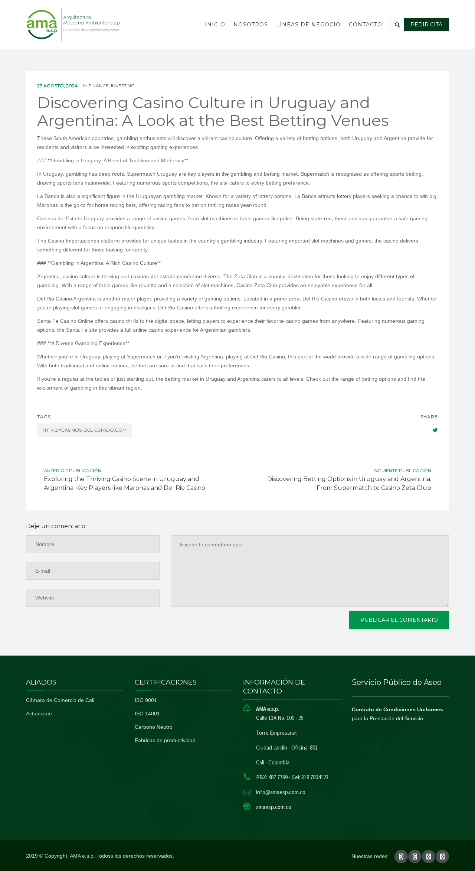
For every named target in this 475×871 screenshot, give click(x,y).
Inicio (215, 24)
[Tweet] (431, 430)
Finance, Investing (112, 85)
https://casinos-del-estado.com (85, 430)
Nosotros (250, 24)
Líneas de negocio (308, 24)
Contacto (365, 24)
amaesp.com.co (273, 806)
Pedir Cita (426, 24)
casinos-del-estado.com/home (166, 276)
